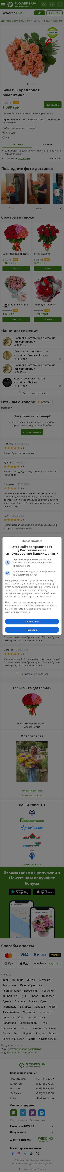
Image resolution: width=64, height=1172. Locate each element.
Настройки (32, 629)
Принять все (32, 621)
